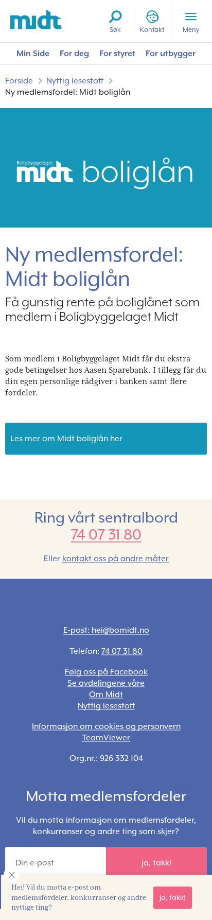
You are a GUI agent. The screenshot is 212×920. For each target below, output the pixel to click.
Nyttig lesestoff (74, 80)
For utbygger (171, 53)
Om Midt (106, 694)
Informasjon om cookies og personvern (106, 726)
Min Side (32, 53)
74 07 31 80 (106, 534)
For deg (74, 53)
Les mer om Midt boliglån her (66, 438)
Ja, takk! (173, 897)
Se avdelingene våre (106, 683)
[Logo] (36, 20)
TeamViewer (106, 737)
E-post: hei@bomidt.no (106, 630)
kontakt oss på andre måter (115, 558)
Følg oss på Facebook (106, 671)
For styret (117, 53)
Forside (19, 80)
